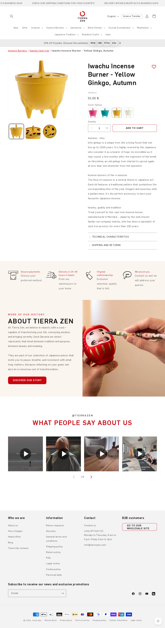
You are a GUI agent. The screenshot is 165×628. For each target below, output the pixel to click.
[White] (129, 113)
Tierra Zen (36, 620)
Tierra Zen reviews (18, 548)
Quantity (92, 121)
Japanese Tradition (65, 34)
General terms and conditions (56, 538)
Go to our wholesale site (138, 527)
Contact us (90, 525)
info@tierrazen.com (95, 545)
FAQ (48, 557)
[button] (11, 16)
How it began (15, 531)
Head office (14, 536)
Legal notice (53, 563)
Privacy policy (66, 620)
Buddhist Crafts (90, 34)
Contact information (118, 620)
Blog (10, 542)
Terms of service (82, 620)
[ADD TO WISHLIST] (153, 67)
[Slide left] (74, 477)
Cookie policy (53, 569)
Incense (35, 27)
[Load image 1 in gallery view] (16, 131)
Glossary (51, 531)
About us (13, 525)
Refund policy (51, 620)
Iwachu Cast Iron (39, 50)
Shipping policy (54, 546)
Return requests (55, 525)
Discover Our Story (27, 380)
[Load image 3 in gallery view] (49, 131)
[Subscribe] (62, 593)
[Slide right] (91, 477)
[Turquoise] (105, 113)
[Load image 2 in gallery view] (32, 131)
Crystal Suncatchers (119, 27)
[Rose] (93, 113)
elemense (76, 27)
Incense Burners (55, 27)
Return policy (53, 552)
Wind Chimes (95, 27)
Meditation (143, 27)
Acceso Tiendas (132, 16)
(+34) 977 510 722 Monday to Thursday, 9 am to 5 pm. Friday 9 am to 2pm (100, 535)
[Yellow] (117, 113)
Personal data (54, 575)
